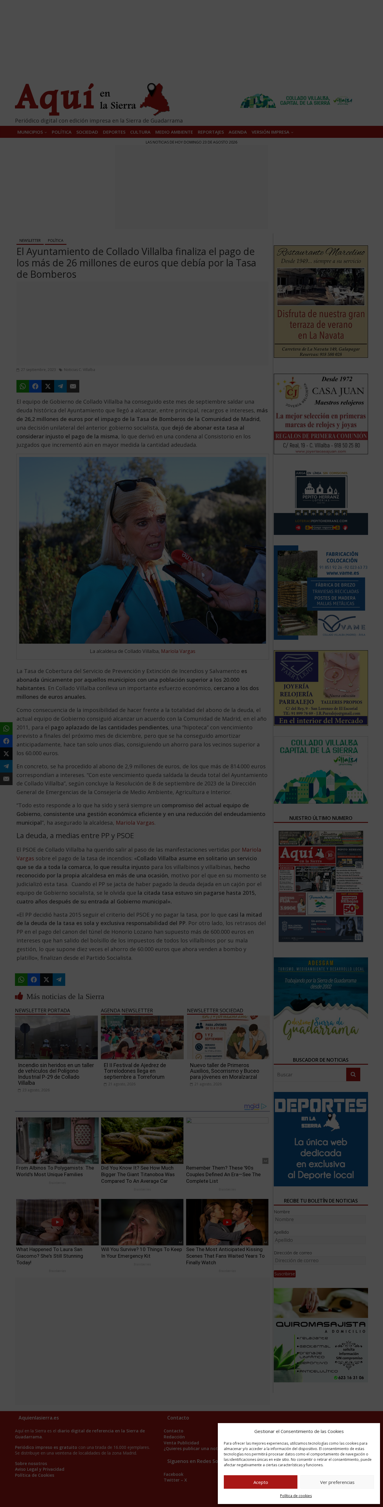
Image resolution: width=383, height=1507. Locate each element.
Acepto (260, 1482)
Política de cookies (296, 1495)
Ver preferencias (337, 1482)
